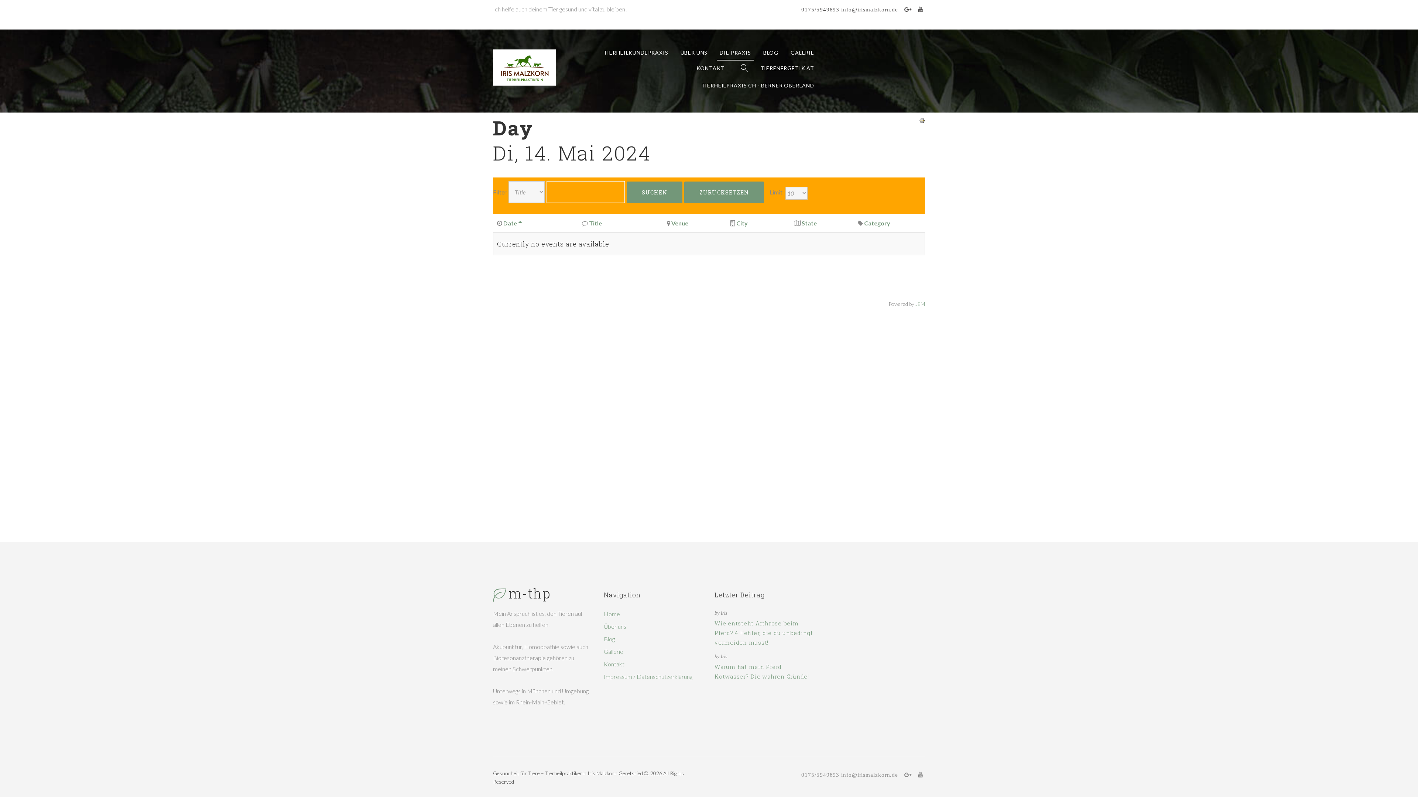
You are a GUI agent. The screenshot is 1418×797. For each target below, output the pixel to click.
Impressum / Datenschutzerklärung (648, 676)
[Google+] (908, 9)
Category (877, 223)
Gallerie (613, 651)
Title (595, 223)
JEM (920, 304)
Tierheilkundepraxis (635, 52)
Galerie (802, 52)
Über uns (694, 52)
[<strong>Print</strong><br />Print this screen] (922, 119)
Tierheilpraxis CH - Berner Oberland (757, 85)
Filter (500, 192)
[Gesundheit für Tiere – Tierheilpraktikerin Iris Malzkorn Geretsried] (524, 67)
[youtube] (920, 9)
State (809, 223)
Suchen (654, 192)
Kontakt (710, 68)
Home (612, 613)
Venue (679, 223)
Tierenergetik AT (787, 68)
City (742, 223)
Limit (776, 192)
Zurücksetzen (724, 192)
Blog (770, 52)
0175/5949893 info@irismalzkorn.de (849, 9)
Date (510, 223)
